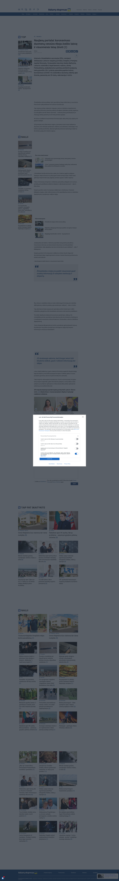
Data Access (59, 463)
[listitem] (59, 436)
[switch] (76, 439)
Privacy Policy (67, 463)
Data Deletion (52, 463)
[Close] (83, 417)
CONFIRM (49, 458)
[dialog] (59, 440)
